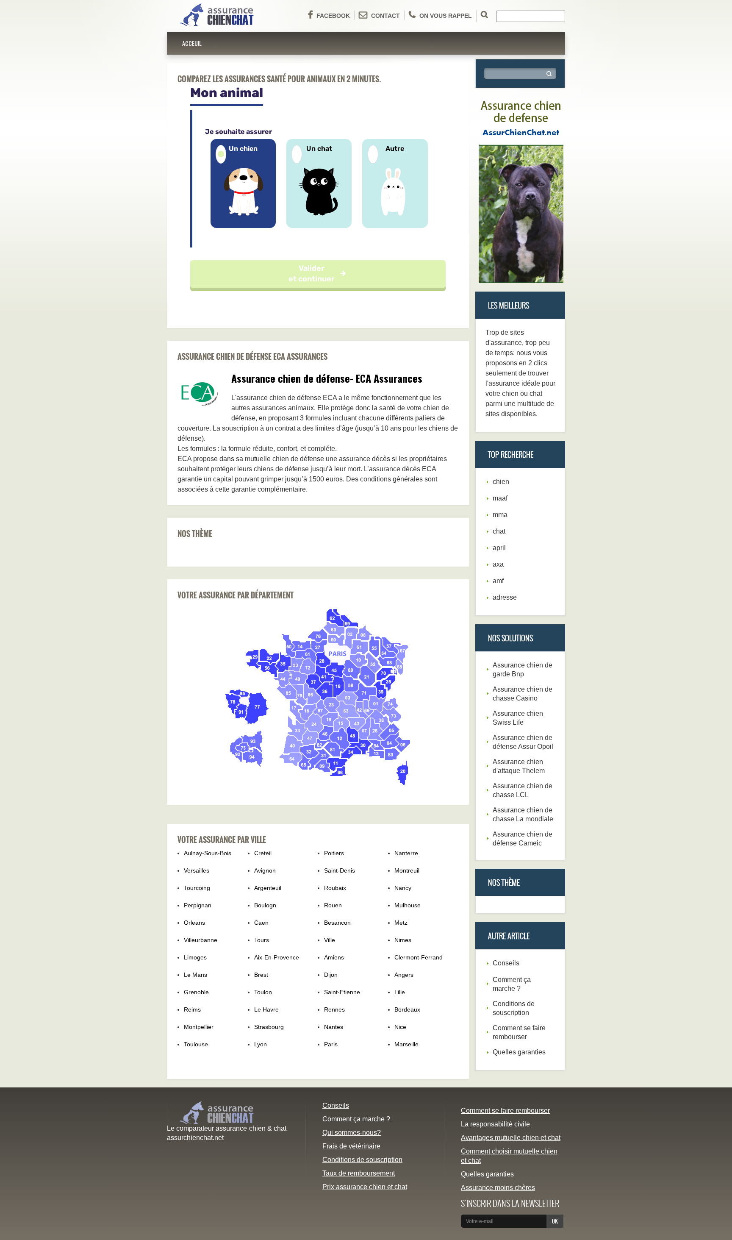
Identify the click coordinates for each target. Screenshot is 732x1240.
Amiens (334, 957)
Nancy (402, 887)
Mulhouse (407, 905)
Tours (261, 940)
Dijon (331, 974)
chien (501, 481)
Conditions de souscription (362, 1159)
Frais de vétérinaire (351, 1146)
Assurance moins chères (498, 1187)
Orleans (194, 922)
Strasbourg (269, 1026)
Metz (401, 922)
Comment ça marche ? (356, 1119)
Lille (399, 992)
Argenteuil (267, 887)
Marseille (406, 1044)
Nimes (402, 940)
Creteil (263, 853)
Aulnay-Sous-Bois (207, 853)
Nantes (333, 1026)
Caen (261, 922)
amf (498, 580)
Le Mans (195, 974)
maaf (500, 498)
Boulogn (265, 905)
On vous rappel (445, 15)
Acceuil (192, 43)
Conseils (506, 963)
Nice (400, 1026)
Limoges (195, 957)
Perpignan (197, 905)
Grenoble (196, 992)
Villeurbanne (200, 940)
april (499, 547)
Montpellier (199, 1026)
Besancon (337, 922)
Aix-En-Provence (276, 957)
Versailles (196, 870)
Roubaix (335, 887)
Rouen (333, 905)
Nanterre (406, 853)
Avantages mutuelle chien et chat (510, 1137)
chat (499, 531)
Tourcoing (197, 887)
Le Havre (266, 1009)
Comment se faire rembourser (505, 1110)
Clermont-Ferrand (418, 957)
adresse (505, 597)
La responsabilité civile (495, 1124)
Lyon (260, 1044)
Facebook (333, 15)
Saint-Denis (339, 870)
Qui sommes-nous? (351, 1132)
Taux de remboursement (358, 1173)
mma (500, 514)
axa (498, 564)
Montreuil (406, 870)
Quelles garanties (519, 1052)
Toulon (263, 992)
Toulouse (196, 1044)
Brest (261, 974)
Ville (329, 940)
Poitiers (334, 853)
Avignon (265, 870)
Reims (192, 1009)
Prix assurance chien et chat (364, 1186)
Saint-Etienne (342, 992)
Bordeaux (407, 1009)
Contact (385, 15)
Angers (403, 974)
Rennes (334, 1009)
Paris (331, 1044)
